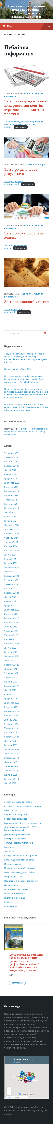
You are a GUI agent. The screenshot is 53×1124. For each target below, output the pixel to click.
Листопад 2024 (11, 525)
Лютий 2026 (10, 470)
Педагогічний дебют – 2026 (18, 369)
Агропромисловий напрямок (18, 801)
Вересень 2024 (11, 533)
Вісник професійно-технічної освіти (22, 823)
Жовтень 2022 (11, 614)
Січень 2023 (10, 601)
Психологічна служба (14, 893)
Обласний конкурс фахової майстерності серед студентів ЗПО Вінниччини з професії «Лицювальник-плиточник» (26, 407)
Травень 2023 (11, 584)
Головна (8, 34)
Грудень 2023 (10, 563)
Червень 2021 (11, 673)
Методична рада (12, 863)
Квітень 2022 (10, 639)
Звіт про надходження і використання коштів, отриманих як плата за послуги (25, 107)
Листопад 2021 (11, 656)
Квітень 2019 (10, 774)
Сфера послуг (11, 906)
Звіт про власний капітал (26, 302)
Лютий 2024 (10, 554)
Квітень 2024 (10, 546)
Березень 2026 (11, 465)
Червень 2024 (11, 537)
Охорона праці (11, 885)
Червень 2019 (11, 766)
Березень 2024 (11, 550)
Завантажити (20, 127)
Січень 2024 (10, 558)
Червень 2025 (11, 495)
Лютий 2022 (10, 647)
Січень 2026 (10, 474)
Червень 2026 (11, 453)
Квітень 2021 (10, 681)
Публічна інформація (34, 164)
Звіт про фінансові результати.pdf (13, 182)
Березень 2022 (11, 643)
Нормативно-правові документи (21, 880)
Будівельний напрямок (15, 814)
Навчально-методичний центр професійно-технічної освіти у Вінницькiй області (26, 11)
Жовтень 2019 (11, 753)
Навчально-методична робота (19, 872)
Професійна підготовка (16, 889)
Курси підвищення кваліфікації (20, 859)
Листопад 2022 (11, 609)
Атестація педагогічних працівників (22, 806)
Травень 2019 (11, 770)
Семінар (8, 902)
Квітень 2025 (10, 503)
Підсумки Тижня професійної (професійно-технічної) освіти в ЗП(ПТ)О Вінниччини (26, 431)
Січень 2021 (10, 694)
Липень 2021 (10, 669)
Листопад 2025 (11, 482)
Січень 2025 (10, 516)
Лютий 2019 (10, 783)
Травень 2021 (11, 677)
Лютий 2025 (10, 512)
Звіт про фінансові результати (20, 171)
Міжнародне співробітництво (19, 868)
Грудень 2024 (10, 520)
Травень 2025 (11, 499)
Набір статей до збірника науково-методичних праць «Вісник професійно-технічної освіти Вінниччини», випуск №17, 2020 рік (26, 962)
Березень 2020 (11, 736)
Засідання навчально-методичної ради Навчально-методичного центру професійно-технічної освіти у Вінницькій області (25, 358)
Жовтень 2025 (11, 487)
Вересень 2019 (11, 757)
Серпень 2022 (11, 622)
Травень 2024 (11, 542)
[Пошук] (45, 333)
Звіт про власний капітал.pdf (13, 310)
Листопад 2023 (11, 567)
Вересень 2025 (11, 491)
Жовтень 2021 (11, 660)
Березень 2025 (11, 508)
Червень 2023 (11, 580)
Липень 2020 (10, 719)
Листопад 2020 (11, 702)
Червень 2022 (11, 630)
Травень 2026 (11, 457)
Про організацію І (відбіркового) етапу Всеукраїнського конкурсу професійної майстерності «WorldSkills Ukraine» (24, 379)
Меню (10, 26)
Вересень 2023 (11, 575)
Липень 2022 (10, 626)
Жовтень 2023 (11, 571)
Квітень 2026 (10, 461)
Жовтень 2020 (11, 707)
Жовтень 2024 (11, 529)
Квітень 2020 (10, 732)
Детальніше (17, 983)
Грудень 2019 (10, 745)
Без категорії (11, 810)
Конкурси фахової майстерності (20, 855)
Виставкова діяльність (15, 818)
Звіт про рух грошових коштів (24, 235)
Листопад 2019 (11, 749)
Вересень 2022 (11, 618)
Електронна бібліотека (16, 838)
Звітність (28, 93)
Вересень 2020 (11, 711)
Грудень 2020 (10, 698)
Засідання (9, 847)
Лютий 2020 (10, 740)
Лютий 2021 (10, 690)
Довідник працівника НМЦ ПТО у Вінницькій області (21, 828)
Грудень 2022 (10, 605)
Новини (21, 34)
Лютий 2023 (10, 597)
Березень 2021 (11, 685)
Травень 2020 (11, 728)
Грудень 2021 (10, 652)
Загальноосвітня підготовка (18, 842)
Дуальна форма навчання (17, 834)
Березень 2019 (11, 779)
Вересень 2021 (11, 664)
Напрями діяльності (14, 876)
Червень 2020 (11, 724)
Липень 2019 (10, 762)
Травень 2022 (11, 635)
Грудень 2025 (10, 478)
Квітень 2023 (10, 588)
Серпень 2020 (11, 715)
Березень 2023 (11, 592)
